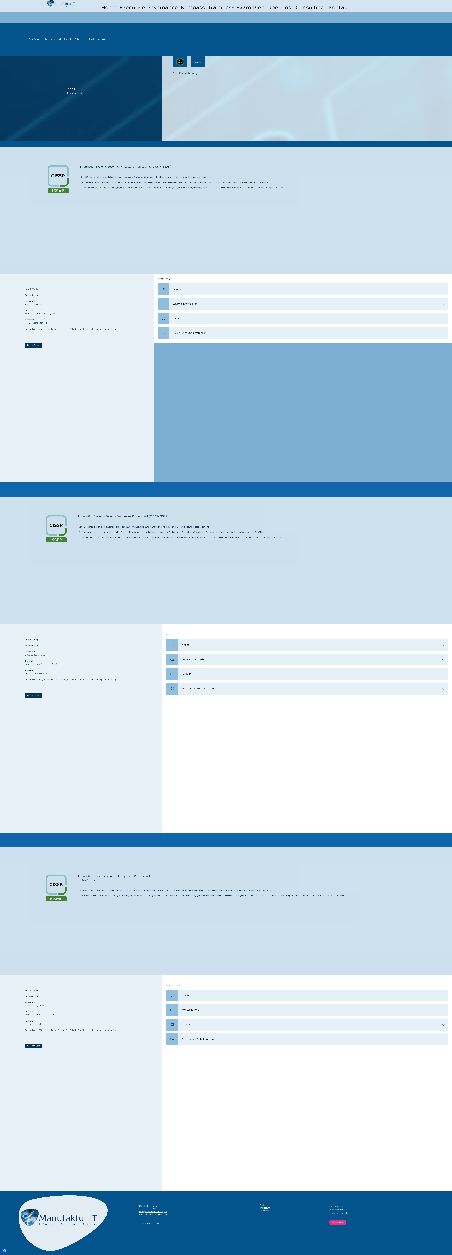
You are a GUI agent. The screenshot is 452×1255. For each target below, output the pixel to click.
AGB (263, 1205)
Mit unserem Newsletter (339, 1213)
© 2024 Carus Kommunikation (150, 1223)
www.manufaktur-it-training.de (153, 1214)
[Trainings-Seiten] (233, 7)
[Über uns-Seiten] (292, 7)
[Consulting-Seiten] (325, 7)
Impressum (265, 1208)
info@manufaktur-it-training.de (153, 1212)
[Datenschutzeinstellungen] (4, 1250)
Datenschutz (265, 1211)
